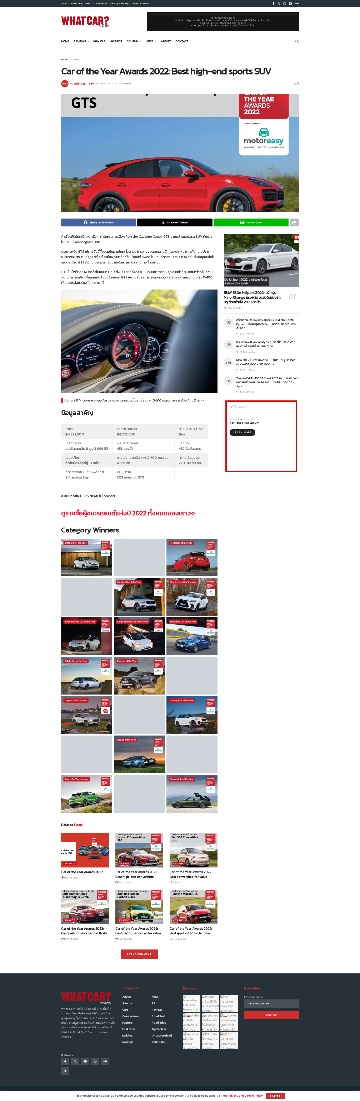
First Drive (128, 1029)
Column (132, 41)
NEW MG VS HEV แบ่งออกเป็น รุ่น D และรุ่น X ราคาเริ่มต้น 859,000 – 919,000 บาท (265, 362)
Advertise (76, 3)
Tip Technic (159, 1029)
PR (153, 1003)
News (149, 41)
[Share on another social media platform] (294, 222)
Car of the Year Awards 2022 (82, 871)
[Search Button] (297, 41)
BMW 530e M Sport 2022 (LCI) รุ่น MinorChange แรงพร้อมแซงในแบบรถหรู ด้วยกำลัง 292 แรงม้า (252, 297)
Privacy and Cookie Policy (245, 1096)
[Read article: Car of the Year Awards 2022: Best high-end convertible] (139, 850)
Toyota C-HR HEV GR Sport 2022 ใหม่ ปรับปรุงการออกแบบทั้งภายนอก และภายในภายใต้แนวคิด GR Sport (267, 382)
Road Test (158, 1016)
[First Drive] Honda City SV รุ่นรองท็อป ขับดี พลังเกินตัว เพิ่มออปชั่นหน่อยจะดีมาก (265, 344)
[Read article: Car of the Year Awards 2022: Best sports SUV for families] (194, 907)
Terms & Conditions (95, 3)
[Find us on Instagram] (284, 3)
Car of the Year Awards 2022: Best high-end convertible (136, 874)
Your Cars (158, 1042)
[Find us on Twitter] (279, 3)
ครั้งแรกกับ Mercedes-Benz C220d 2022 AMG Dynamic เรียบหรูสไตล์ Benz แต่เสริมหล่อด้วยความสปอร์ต (266, 324)
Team (134, 3)
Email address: (253, 997)
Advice (126, 997)
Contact (145, 3)
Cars (125, 1010)
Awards (116, 41)
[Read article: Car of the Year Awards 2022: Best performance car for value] (139, 907)
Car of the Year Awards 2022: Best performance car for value (138, 931)
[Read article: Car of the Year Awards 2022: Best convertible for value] (194, 850)
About (65, 3)
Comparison (130, 1016)
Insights (127, 1035)
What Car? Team (84, 83)
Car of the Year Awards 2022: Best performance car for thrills (84, 931)
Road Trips (159, 1022)
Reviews (80, 41)
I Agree (275, 1096)
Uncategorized (162, 1035)
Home (65, 41)
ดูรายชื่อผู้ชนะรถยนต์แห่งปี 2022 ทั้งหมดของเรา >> (128, 513)
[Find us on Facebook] (274, 3)
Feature (127, 1022)
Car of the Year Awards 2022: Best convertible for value (191, 874)
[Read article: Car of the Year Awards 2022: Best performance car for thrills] (85, 907)
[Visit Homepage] (85, 21)
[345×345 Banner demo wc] (261, 436)
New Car (99, 41)
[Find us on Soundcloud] (297, 3)
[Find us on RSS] (65, 1071)
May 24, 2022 (109, 83)
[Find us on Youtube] (290, 3)
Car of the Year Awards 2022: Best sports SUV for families (191, 931)
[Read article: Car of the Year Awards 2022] (85, 850)
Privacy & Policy (119, 3)
